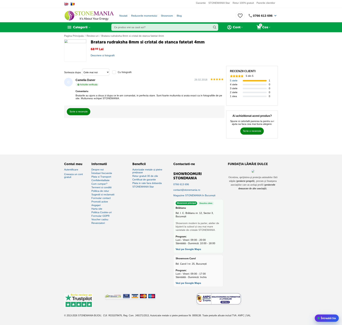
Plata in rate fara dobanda (147, 183)
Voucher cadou (99, 219)
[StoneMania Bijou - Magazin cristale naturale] (89, 15)
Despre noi (97, 169)
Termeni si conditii (101, 187)
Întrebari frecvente (101, 173)
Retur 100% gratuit (243, 2)
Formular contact (101, 198)
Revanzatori (98, 223)
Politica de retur (100, 190)
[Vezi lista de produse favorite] (240, 17)
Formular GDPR (100, 215)
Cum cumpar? (99, 183)
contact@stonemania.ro (186, 189)
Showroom (167, 15)
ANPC (241, 315)
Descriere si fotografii (103, 55)
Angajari (96, 205)
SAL (248, 315)
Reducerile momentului (144, 15)
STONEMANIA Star (219, 2)
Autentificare (71, 169)
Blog (179, 15)
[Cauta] (214, 27)
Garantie (201, 2)
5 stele (233, 80)
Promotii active (99, 201)
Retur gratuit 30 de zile (145, 176)
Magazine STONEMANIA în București (194, 195)
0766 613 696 (263, 15)
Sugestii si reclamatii (102, 194)
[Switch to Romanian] (72, 4)
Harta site (96, 208)
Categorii (80, 27)
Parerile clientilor (265, 2)
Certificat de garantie (144, 179)
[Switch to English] (66, 4)
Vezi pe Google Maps (188, 249)
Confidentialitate (100, 180)
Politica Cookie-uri (101, 212)
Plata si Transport (101, 176)
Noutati (123, 15)
